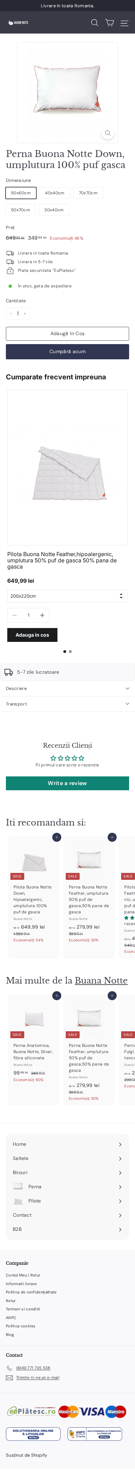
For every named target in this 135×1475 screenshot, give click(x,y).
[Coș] (109, 22)
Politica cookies (21, 1326)
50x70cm (20, 210)
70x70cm (88, 193)
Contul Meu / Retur (23, 1275)
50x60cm (21, 193)
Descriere (16, 688)
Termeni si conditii (23, 1309)
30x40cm (54, 210)
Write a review (67, 783)
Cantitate (16, 301)
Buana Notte (101, 981)
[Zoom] (107, 133)
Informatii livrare (21, 1283)
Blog (10, 1334)
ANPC (11, 1317)
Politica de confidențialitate (31, 1292)
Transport (16, 704)
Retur (11, 1300)
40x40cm (54, 193)
